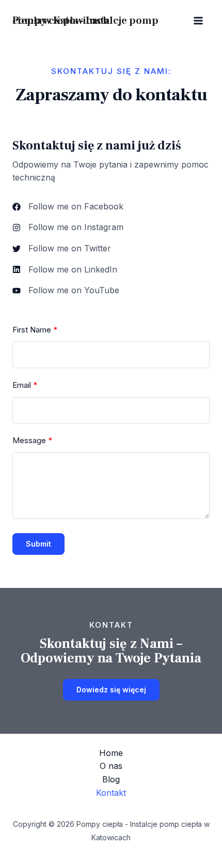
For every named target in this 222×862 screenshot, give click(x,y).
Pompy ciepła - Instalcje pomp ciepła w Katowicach (85, 20)
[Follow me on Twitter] (61, 248)
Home (111, 753)
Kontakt (111, 793)
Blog (111, 779)
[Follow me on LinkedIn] (64, 270)
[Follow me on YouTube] (65, 290)
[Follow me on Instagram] (67, 227)
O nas (111, 766)
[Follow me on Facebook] (67, 207)
